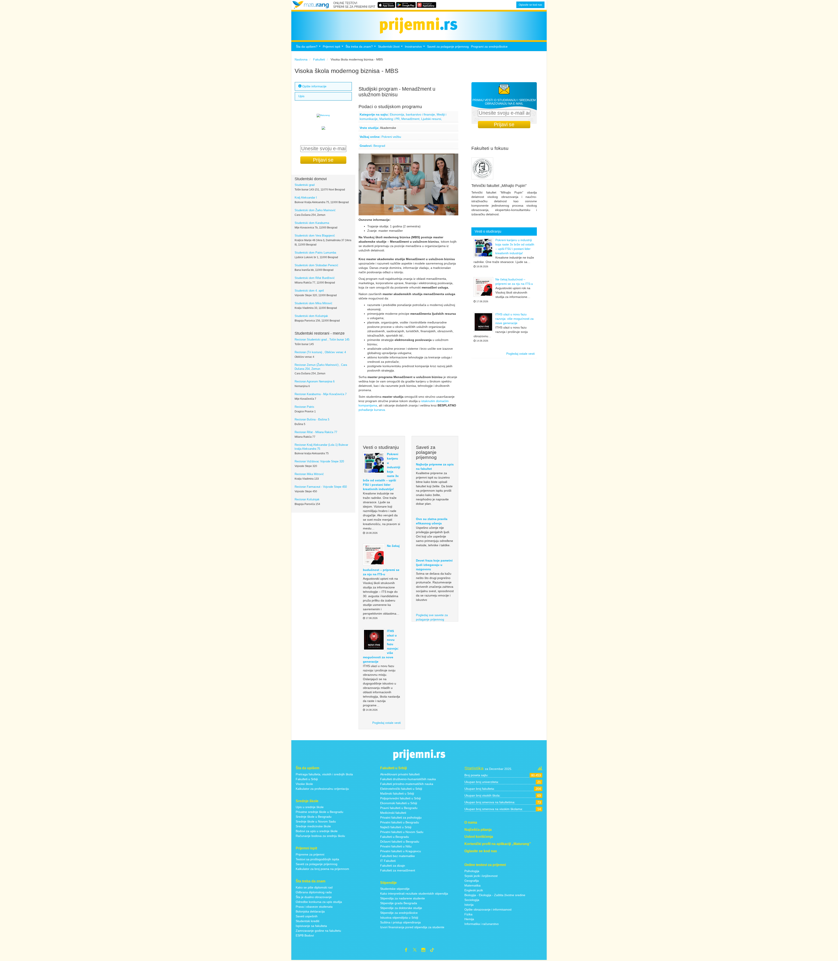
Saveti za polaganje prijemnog (448, 46)
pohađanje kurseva (372, 409)
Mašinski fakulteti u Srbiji (397, 793)
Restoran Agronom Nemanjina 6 (315, 381)
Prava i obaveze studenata (314, 906)
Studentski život (391, 48)
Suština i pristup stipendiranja (400, 922)
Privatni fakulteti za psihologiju (401, 817)
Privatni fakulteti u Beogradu (399, 822)
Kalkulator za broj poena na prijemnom (322, 869)
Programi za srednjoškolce (489, 46)
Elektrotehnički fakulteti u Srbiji (401, 788)
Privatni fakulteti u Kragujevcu (400, 851)
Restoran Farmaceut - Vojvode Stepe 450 (321, 486)
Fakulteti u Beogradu (394, 836)
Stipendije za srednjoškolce (399, 912)
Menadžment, (411, 119)
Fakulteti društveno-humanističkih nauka (408, 779)
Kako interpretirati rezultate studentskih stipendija (414, 893)
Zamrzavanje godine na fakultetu (318, 930)
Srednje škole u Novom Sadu (316, 821)
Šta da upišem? (309, 48)
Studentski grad (304, 185)
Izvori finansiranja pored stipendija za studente (412, 927)
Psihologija (471, 871)
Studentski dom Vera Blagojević (315, 235)
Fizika (468, 914)
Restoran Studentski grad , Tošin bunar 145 (322, 339)
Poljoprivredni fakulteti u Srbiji (400, 798)
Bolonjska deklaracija (310, 911)
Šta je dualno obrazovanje (314, 897)
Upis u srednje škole (310, 807)
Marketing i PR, (390, 119)
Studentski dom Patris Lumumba (315, 252)
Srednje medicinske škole (313, 826)
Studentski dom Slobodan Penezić (316, 265)
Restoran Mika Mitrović (309, 474)
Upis (301, 96)
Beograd (379, 145)
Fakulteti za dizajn (392, 865)
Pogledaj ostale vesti (386, 722)
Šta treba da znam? (361, 48)
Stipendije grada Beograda (398, 903)
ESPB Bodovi (305, 935)
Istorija (469, 904)
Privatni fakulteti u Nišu (396, 846)
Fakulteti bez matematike (397, 856)
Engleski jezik (473, 890)
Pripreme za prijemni (310, 854)
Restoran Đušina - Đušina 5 (312, 419)
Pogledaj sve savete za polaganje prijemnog (432, 617)
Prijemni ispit (333, 48)
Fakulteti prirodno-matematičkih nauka (406, 784)
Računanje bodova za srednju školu (320, 836)
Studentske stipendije (395, 888)
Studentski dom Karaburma (312, 223)
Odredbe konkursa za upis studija (319, 902)
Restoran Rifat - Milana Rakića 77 (316, 432)
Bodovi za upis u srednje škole (317, 831)
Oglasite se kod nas (530, 4)
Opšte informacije (313, 86)
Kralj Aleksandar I (306, 197)
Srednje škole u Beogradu (313, 816)
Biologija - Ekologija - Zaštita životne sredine (494, 895)
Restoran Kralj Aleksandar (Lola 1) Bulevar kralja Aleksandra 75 (321, 446)
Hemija (469, 919)
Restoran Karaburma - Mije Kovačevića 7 (321, 394)
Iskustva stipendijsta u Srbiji (399, 917)
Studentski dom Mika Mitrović (313, 303)
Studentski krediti (307, 921)
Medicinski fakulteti (393, 812)
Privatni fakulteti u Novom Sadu (401, 832)
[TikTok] (434, 950)
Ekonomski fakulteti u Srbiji (398, 803)
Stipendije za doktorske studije (401, 908)
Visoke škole (304, 784)
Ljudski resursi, (431, 119)
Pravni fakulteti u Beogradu (398, 808)
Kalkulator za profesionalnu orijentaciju (322, 788)
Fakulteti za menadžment (397, 870)
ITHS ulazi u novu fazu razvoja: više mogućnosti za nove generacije (514, 319)
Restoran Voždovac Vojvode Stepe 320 (319, 461)
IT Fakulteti (388, 860)
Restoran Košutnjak (307, 499)
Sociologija (471, 900)
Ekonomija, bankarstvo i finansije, (413, 114)
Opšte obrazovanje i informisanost (488, 909)
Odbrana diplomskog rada (314, 892)
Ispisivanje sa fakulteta (311, 926)
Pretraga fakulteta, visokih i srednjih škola (324, 774)
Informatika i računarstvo (481, 924)
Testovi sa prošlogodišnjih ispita (317, 859)
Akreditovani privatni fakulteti (400, 774)
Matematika (472, 885)
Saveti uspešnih (307, 916)
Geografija (471, 880)
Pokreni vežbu (391, 136)
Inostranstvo (415, 48)
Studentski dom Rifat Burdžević (315, 278)
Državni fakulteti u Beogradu (399, 841)
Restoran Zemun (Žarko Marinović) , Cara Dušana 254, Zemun (321, 366)
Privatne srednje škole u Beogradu (319, 812)
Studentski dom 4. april (309, 290)
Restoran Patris (304, 406)
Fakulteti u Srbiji (307, 779)
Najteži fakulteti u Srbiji (395, 827)
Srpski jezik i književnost (481, 876)
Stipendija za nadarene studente (402, 898)
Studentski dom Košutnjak (311, 316)
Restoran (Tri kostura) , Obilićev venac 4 (320, 352)
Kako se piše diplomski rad (314, 887)
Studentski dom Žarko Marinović (315, 210)
